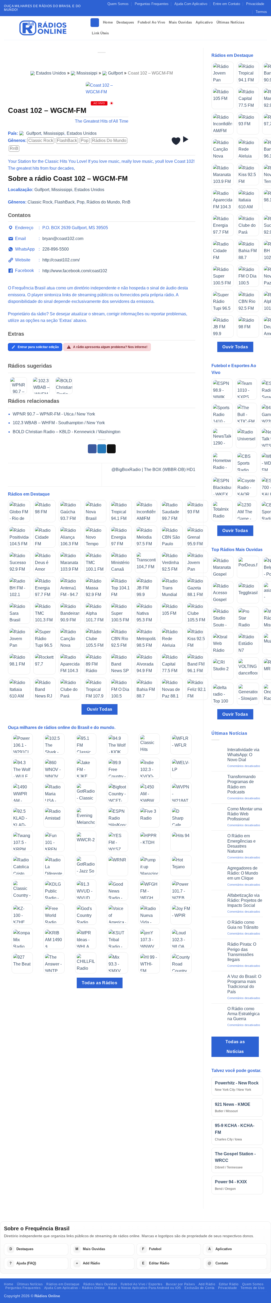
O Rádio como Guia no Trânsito (242, 925)
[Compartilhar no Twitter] (101, 448)
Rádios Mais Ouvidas (100, 1284)
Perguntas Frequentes (152, 4)
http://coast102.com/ (61, 260)
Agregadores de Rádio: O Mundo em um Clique (242, 873)
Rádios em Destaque (63, 1284)
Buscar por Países (180, 1284)
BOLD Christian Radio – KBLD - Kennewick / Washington (66, 431)
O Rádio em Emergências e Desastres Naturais (241, 843)
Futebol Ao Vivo (151, 22)
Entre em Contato (226, 4)
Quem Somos (118, 4)
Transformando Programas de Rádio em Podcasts (241, 784)
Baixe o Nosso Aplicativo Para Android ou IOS (144, 1288)
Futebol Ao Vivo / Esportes (141, 1284)
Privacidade (255, 4)
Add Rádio (206, 1284)
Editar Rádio (229, 1284)
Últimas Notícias (230, 22)
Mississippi (86, 73)
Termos (261, 12)
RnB (14, 148)
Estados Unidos (51, 73)
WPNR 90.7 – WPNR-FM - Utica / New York (54, 414)
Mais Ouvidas (180, 22)
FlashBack (67, 140)
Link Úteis (100, 33)
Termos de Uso (252, 1288)
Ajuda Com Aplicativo (190, 4)
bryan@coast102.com (62, 238)
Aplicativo (204, 22)
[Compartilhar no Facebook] (92, 448)
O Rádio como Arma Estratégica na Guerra (243, 1013)
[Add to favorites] (175, 141)
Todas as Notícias (235, 1046)
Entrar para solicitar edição (38, 347)
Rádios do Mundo (109, 140)
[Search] (95, 22)
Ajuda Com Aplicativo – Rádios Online (74, 1288)
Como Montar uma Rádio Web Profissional (244, 814)
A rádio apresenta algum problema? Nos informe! (110, 347)
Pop (84, 140)
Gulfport (115, 73)
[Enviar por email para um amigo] (111, 448)
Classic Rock (40, 140)
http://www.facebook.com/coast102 (74, 271)
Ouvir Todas (99, 709)
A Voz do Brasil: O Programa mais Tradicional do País (244, 984)
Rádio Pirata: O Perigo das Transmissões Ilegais (241, 952)
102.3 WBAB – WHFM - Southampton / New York (59, 423)
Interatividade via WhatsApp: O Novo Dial (243, 754)
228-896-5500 (55, 249)
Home (108, 22)
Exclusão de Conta (199, 1288)
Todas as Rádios (99, 983)
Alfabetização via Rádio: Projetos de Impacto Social (244, 900)
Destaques (125, 22)
